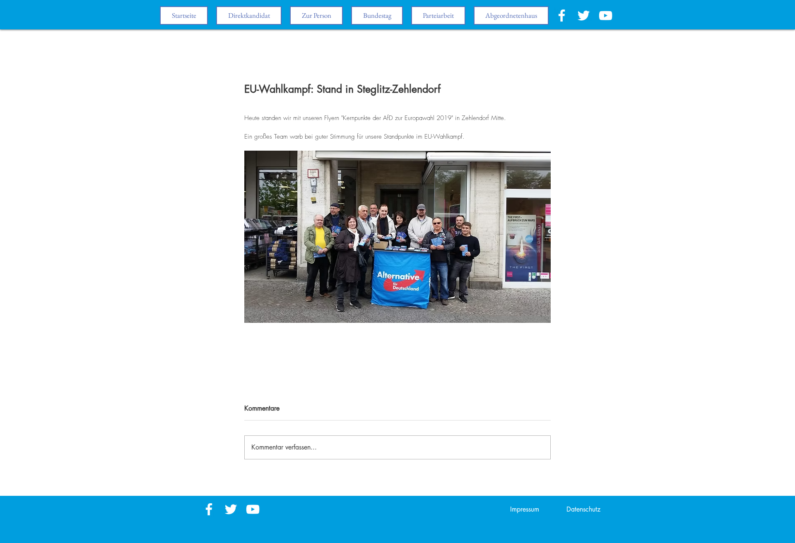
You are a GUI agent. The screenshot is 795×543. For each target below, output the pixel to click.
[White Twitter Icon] (584, 15)
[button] (377, 15)
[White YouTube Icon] (605, 15)
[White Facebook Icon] (562, 15)
